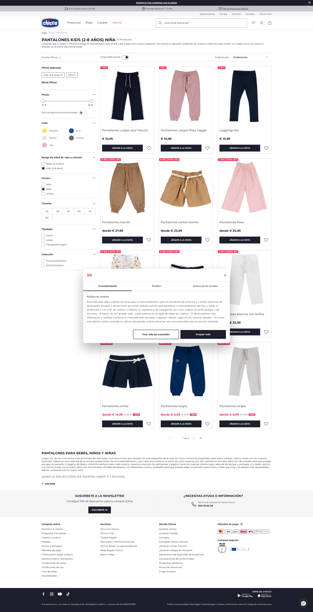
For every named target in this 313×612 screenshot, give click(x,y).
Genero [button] (46, 178)
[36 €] (91, 101)
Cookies (220, 604)
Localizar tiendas (168, 533)
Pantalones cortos (115, 406)
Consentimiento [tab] (107, 286)
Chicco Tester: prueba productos (118, 546)
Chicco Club (265, 14)
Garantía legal (208, 604)
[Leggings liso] (244, 96)
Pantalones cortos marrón (180, 222)
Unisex (50, 193)
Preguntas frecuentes (54, 533)
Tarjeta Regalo (108, 537)
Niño (49, 184)
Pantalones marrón (116, 222)
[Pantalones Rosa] (244, 188)
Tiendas (223, 14)
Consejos (250, 14)
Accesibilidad (49, 575)
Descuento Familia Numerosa (117, 541)
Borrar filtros (49, 82)
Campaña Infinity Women (173, 541)
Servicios (236, 14)
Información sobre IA (236, 604)
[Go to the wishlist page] (253, 23)
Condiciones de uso (53, 567)
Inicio (44, 32)
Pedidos (46, 541)
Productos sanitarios (171, 563)
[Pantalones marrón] (127, 188)
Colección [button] (47, 254)
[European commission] (239, 548)
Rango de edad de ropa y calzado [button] (62, 157)
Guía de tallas (49, 571)
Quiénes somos (168, 529)
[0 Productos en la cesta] (268, 25)
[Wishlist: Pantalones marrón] (148, 240)
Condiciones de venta (54, 563)
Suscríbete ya (100, 510)
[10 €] (43, 101)
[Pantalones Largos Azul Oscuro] (127, 96)
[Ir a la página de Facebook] (43, 594)
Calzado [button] (102, 22)
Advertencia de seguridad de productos (181, 554)
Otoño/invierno (55, 265)
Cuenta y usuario (51, 537)
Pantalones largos (56, 244)
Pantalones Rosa (231, 222)
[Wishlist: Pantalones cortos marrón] (207, 240)
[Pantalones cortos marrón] (186, 188)
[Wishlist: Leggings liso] (266, 148)
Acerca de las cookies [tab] (205, 286)
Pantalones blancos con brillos (241, 314)
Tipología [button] (47, 229)
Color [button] (45, 122)
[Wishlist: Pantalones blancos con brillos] (266, 332)
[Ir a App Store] (264, 596)
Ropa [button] (89, 22)
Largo (49, 240)
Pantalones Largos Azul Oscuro (125, 130)
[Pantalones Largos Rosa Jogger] (186, 96)
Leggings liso (229, 130)
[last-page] (199, 438)
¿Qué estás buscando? (176, 22)
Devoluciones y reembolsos (57, 558)
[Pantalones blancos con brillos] (244, 280)
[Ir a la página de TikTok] (68, 594)
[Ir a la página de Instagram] (52, 594)
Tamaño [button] (47, 203)
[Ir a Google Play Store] (245, 596)
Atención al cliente (52, 529)
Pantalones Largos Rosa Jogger (184, 130)
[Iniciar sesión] (261, 23)
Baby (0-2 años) (55, 163)
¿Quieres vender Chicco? (173, 546)
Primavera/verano (56, 260)
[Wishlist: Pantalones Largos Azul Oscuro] (148, 148)
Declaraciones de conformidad (176, 558)
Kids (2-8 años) (54, 168)
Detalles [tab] (156, 286)
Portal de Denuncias (170, 567)
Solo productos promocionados (60, 112)
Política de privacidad (177, 604)
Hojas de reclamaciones (259, 604)
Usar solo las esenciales (156, 334)
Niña (48, 189)
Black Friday (107, 554)
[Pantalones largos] (186, 371)
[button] (70, 57)
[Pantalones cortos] (127, 371)
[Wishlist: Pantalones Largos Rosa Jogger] (207, 148)
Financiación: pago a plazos (57, 554)
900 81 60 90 (205, 505)
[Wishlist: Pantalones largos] (207, 423)
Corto (49, 235)
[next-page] (193, 438)
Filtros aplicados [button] (51, 67)
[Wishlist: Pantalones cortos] (148, 423)
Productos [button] (74, 22)
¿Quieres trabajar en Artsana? (175, 550)
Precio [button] (45, 94)
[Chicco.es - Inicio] (50, 23)
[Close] (309, 2)
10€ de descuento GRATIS (235, 8)
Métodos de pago (51, 550)
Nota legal (195, 604)
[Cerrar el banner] (225, 275)
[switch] (125, 57)
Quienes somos (207, 14)
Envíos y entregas (52, 546)
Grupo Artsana (167, 571)
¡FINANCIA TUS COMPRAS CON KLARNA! (156, 3)
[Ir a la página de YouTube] (60, 594)
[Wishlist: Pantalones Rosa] (266, 240)
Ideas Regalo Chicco (111, 550)
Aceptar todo (203, 334)
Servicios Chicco (109, 529)
